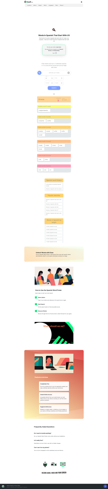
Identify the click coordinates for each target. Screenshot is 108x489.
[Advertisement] (54, 16)
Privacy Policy (57, 50)
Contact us (25, 487)
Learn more (58, 47)
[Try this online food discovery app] (54, 333)
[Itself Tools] (54, 469)
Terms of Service (10, 485)
